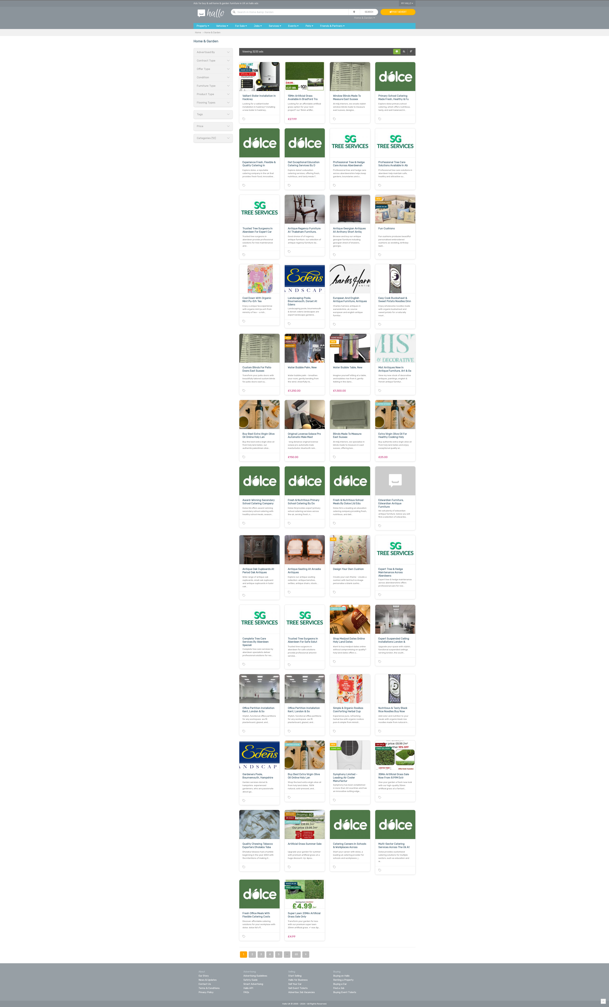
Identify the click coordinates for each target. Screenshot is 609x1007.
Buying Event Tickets (344, 992)
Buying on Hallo (341, 975)
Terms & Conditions (209, 988)
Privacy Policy (206, 992)
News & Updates (208, 979)
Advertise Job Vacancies (301, 992)
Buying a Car (340, 984)
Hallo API (248, 988)
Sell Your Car (294, 984)
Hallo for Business (298, 979)
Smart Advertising (253, 984)
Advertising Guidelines (255, 975)
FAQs (246, 992)
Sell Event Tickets (298, 988)
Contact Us (205, 984)
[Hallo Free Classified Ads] (211, 12)
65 (296, 954)
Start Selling (294, 975)
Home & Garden (212, 32)
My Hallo (406, 3)
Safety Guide (250, 979)
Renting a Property (343, 979)
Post (399, 12)
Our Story (204, 975)
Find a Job (338, 988)
